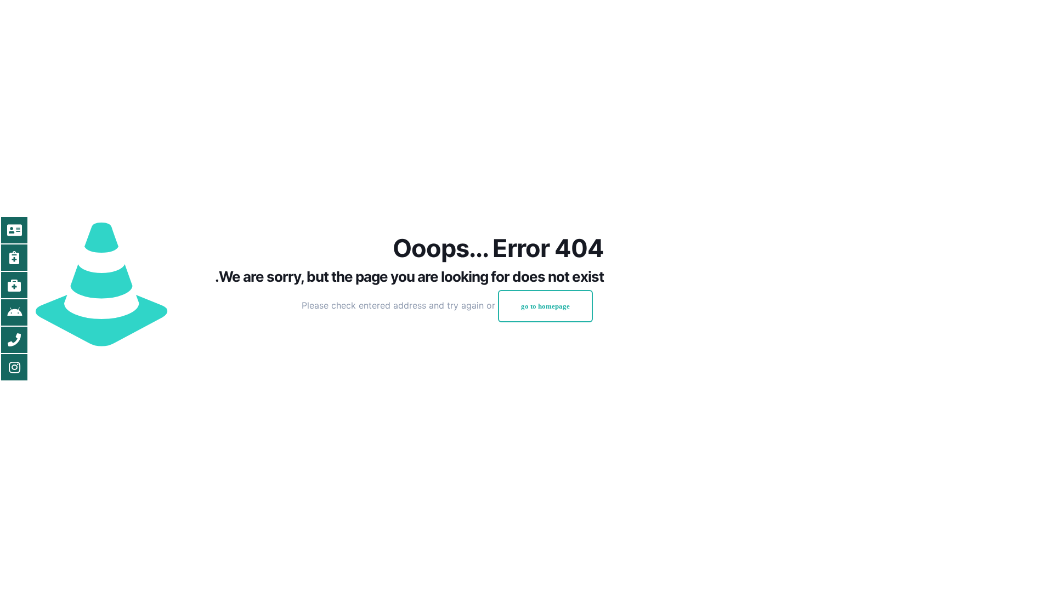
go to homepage (545, 306)
